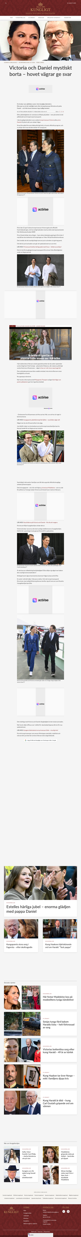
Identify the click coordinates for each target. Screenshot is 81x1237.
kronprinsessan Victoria (46, 120)
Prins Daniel (40, 62)
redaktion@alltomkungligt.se (51, 1212)
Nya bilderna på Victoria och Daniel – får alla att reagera (40, 522)
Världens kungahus (53, 17)
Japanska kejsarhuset (36, 1198)
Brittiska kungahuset (18, 1195)
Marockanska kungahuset (61, 1198)
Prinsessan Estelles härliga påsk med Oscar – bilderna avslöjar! (42, 247)
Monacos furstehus (72, 1198)
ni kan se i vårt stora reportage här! (50, 368)
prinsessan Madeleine (48, 487)
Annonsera (47, 1231)
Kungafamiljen (20, 17)
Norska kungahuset (28, 1195)
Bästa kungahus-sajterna (30, 1223)
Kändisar (41, 17)
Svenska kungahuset (10, 62)
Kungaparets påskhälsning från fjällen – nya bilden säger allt (41, 420)
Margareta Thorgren (41, 380)
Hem (11, 17)
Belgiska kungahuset (73, 1195)
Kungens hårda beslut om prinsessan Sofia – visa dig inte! (40, 730)
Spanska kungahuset (49, 1195)
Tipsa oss (39, 1231)
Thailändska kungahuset (48, 1198)
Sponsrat (33, 1231)
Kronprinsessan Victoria (27, 62)
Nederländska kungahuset (62, 1195)
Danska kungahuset (39, 1195)
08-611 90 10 (46, 1217)
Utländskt (31, 17)
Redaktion (67, 17)
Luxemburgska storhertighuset (23, 1198)
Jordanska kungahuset (9, 1198)
